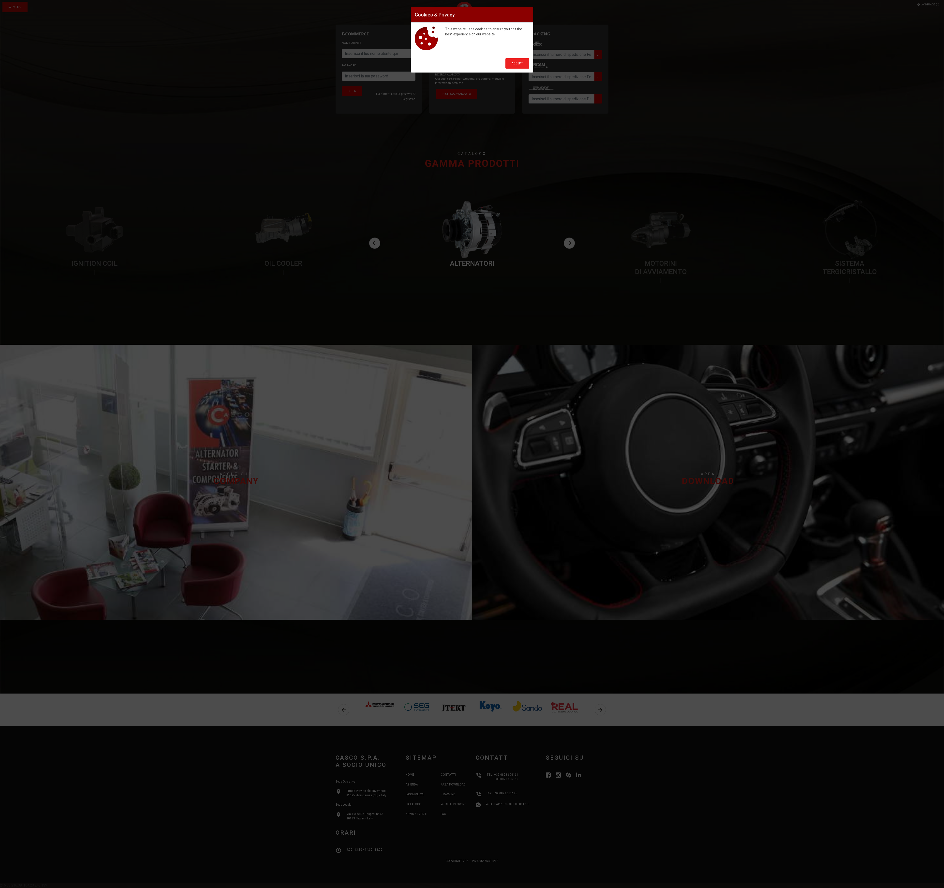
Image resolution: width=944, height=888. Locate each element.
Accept (517, 63)
